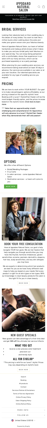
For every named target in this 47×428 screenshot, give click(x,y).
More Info (23, 410)
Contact (23, 387)
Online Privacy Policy (23, 397)
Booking (23, 380)
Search (23, 377)
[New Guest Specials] (23, 310)
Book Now (10, 186)
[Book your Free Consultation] (23, 219)
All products (23, 383)
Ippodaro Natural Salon (23, 6)
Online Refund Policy (23, 404)
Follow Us (23, 415)
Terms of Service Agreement (23, 394)
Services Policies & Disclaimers (23, 390)
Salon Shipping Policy (23, 400)
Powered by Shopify (23, 426)
